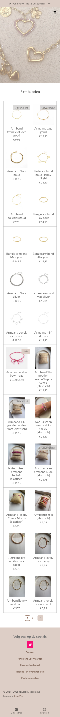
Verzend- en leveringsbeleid (30, 671)
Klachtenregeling (30, 678)
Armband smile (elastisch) (43, 516)
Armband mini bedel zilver (43, 334)
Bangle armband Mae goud (16, 255)
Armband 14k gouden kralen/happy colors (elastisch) (43, 379)
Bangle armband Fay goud (43, 216)
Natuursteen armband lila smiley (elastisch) (43, 427)
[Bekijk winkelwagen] (54, 12)
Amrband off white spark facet (16, 561)
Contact (30, 652)
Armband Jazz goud (43, 130)
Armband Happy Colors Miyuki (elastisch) (16, 518)
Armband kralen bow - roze (16, 373)
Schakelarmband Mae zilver (43, 294)
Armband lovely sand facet (17, 602)
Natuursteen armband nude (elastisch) (43, 472)
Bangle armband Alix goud (43, 255)
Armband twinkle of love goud (16, 132)
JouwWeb (18, 696)
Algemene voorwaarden (30, 658)
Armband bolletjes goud (17, 216)
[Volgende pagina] (40, 618)
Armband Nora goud (16, 173)
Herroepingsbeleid (30, 665)
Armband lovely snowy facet (43, 602)
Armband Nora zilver (16, 294)
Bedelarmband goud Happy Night (43, 175)
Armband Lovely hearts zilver (16, 334)
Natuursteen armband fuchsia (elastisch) (16, 474)
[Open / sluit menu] (5, 12)
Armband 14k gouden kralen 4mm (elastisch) (17, 425)
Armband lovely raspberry (43, 559)
